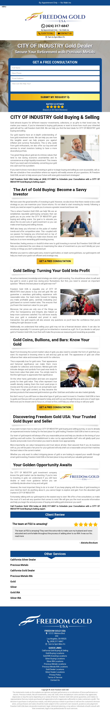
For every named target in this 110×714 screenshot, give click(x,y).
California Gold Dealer (22, 570)
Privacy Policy (55, 675)
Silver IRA (15, 598)
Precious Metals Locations (55, 664)
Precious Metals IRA (21, 576)
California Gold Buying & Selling (55, 650)
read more (19, 536)
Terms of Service (55, 677)
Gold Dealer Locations (55, 669)
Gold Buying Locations (55, 653)
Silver (13, 586)
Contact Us (66, 33)
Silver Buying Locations (55, 659)
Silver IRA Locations (55, 661)
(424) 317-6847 (57, 26)
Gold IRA (15, 592)
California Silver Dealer (23, 559)
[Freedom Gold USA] (55, 618)
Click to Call (47, 33)
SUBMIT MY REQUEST (54, 97)
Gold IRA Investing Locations (55, 656)
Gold (13, 581)
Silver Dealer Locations (55, 672)
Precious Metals (19, 565)
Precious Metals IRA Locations (55, 667)
